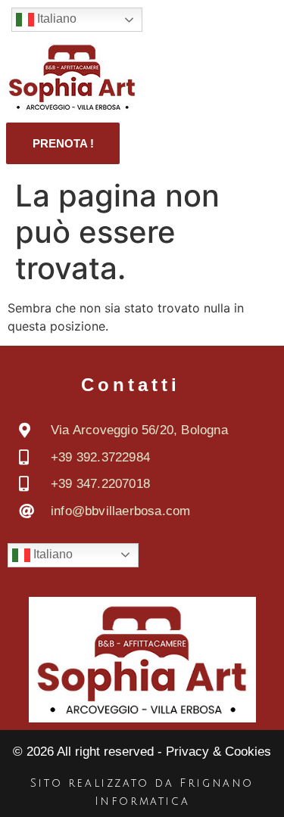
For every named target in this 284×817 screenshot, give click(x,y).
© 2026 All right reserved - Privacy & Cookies (142, 751)
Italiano (55, 18)
